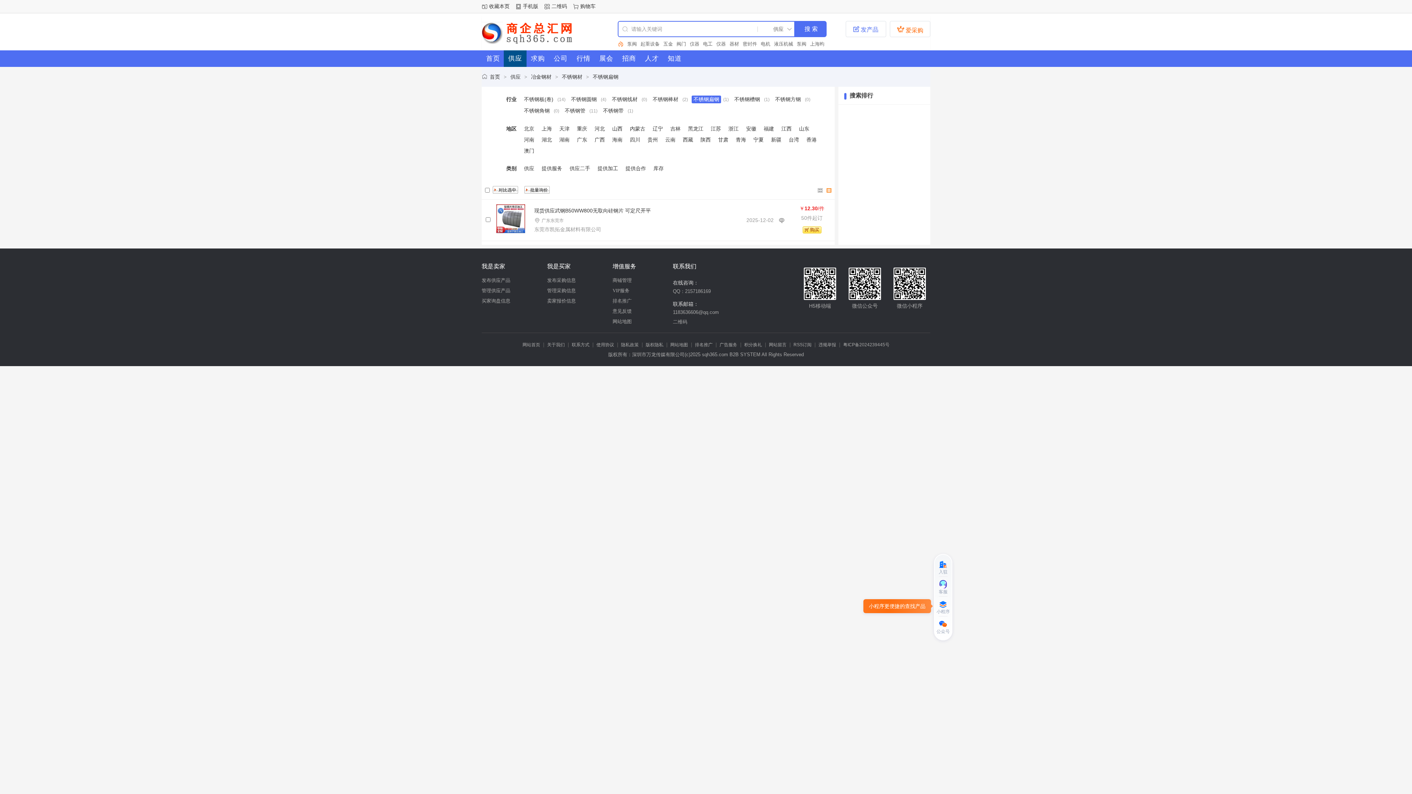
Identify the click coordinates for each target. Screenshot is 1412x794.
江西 (786, 129)
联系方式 (580, 344)
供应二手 (580, 168)
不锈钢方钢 (788, 99)
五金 (668, 44)
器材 (734, 44)
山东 (804, 129)
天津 (564, 129)
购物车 (588, 6)
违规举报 (827, 344)
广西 (600, 140)
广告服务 (728, 344)
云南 (670, 140)
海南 (617, 140)
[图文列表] (829, 190)
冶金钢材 (541, 77)
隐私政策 (630, 344)
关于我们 (556, 344)
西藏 (688, 140)
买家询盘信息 (496, 301)
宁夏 (758, 140)
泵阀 (632, 44)
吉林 (675, 129)
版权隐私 (654, 344)
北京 (529, 129)
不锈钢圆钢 (584, 99)
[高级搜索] (621, 44)
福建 (769, 129)
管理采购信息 (561, 290)
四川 (635, 140)
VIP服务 (621, 290)
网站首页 (531, 344)
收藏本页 (499, 6)
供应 (515, 77)
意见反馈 (622, 311)
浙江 (733, 129)
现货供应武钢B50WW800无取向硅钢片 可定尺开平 (592, 211)
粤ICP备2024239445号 (866, 344)
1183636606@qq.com (696, 312)
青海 (741, 140)
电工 (708, 44)
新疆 (776, 140)
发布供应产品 (496, 280)
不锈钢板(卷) (538, 99)
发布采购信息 (561, 280)
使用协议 (605, 344)
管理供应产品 (496, 290)
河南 (529, 140)
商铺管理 (622, 280)
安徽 (751, 129)
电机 (765, 44)
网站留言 (778, 344)
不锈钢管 (575, 111)
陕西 (705, 140)
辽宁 (658, 129)
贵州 (653, 140)
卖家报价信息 (561, 301)
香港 (811, 140)
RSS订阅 (803, 344)
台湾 (794, 140)
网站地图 (622, 321)
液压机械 (783, 44)
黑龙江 (695, 129)
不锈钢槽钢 (747, 99)
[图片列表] (820, 190)
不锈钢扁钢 (605, 77)
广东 (582, 140)
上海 (547, 129)
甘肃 (723, 140)
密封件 (750, 44)
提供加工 (608, 168)
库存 (658, 168)
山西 (617, 129)
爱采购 (910, 29)
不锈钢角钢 (537, 111)
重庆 (582, 129)
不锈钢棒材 (665, 99)
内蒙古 (637, 129)
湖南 (564, 140)
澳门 (529, 151)
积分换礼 (753, 344)
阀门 (681, 44)
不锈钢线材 (625, 99)
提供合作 (635, 168)
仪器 (694, 44)
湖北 (547, 140)
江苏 (716, 129)
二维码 (559, 6)
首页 (495, 77)
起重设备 (650, 44)
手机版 (530, 6)
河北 (600, 129)
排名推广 (622, 301)
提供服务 (552, 168)
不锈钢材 (572, 77)
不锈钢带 (613, 111)
